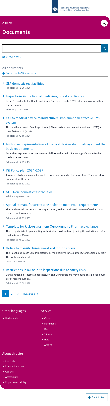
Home (8, 23)
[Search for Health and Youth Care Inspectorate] (104, 23)
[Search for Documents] (104, 48)
